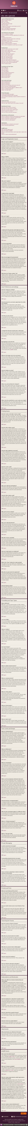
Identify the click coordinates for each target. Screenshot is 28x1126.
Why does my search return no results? (9, 108)
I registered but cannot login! (7, 23)
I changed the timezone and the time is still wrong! (11, 38)
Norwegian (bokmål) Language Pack (9, 1120)
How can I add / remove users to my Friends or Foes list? (12, 103)
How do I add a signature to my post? (9, 51)
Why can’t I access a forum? (7, 56)
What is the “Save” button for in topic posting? (10, 61)
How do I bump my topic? (6, 63)
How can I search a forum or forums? (9, 107)
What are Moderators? (6, 82)
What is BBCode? (5, 67)
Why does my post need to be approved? (9, 62)
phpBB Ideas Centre (9, 1070)
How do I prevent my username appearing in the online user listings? (13, 36)
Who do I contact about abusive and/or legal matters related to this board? (14, 132)
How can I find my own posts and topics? (9, 112)
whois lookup (20, 1083)
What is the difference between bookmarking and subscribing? (13, 116)
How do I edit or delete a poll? (7, 55)
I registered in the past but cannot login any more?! (11, 26)
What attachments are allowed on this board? (10, 124)
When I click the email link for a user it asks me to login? (12, 44)
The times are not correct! (6, 37)
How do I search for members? (7, 110)
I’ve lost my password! (6, 27)
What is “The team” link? (6, 90)
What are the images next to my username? (10, 41)
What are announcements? (7, 73)
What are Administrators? (6, 81)
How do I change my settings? (7, 33)
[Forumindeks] (14, 2)
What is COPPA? (5, 21)
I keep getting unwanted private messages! (10, 95)
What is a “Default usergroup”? (7, 88)
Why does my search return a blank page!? (10, 109)
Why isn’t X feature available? (7, 130)
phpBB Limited (11, 1056)
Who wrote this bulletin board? (7, 129)
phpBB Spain (22, 1124)
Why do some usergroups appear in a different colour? (12, 87)
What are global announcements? (8, 72)
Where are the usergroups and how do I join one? (11, 85)
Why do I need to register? (7, 20)
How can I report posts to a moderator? (9, 59)
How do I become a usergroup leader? (9, 86)
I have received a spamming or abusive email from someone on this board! (13, 97)
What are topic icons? (6, 77)
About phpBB (17, 1059)
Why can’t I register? (5, 22)
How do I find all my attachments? (8, 125)
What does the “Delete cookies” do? (8, 29)
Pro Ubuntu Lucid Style (8, 1124)
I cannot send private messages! (8, 94)
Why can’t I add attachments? (7, 57)
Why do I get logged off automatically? (9, 28)
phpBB (11, 349)
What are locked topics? (6, 76)
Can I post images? (5, 71)
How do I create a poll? (6, 52)
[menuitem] (4, 10)
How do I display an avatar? (7, 42)
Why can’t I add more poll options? (8, 53)
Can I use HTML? (5, 68)
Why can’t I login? (5, 24)
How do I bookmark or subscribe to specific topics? (11, 117)
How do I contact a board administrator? (9, 134)
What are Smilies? (5, 70)
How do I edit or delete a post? (7, 50)
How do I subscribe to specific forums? (9, 118)
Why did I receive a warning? (7, 58)
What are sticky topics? (6, 74)
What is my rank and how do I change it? (9, 43)
